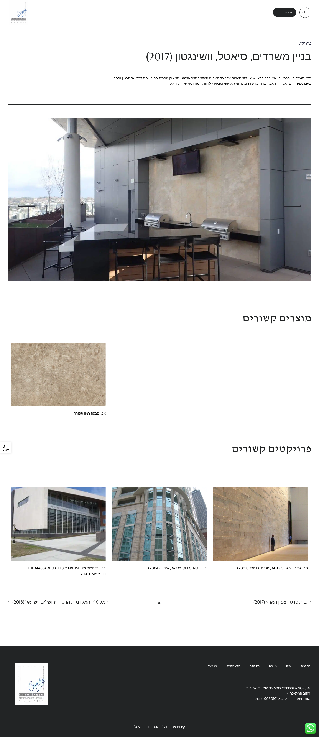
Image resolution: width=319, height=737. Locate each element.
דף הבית (305, 666)
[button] (5, 447)
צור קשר (212, 666)
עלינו (288, 666)
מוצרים (273, 666)
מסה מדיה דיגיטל (147, 727)
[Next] (308, 284)
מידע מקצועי (233, 666)
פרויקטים (255, 666)
